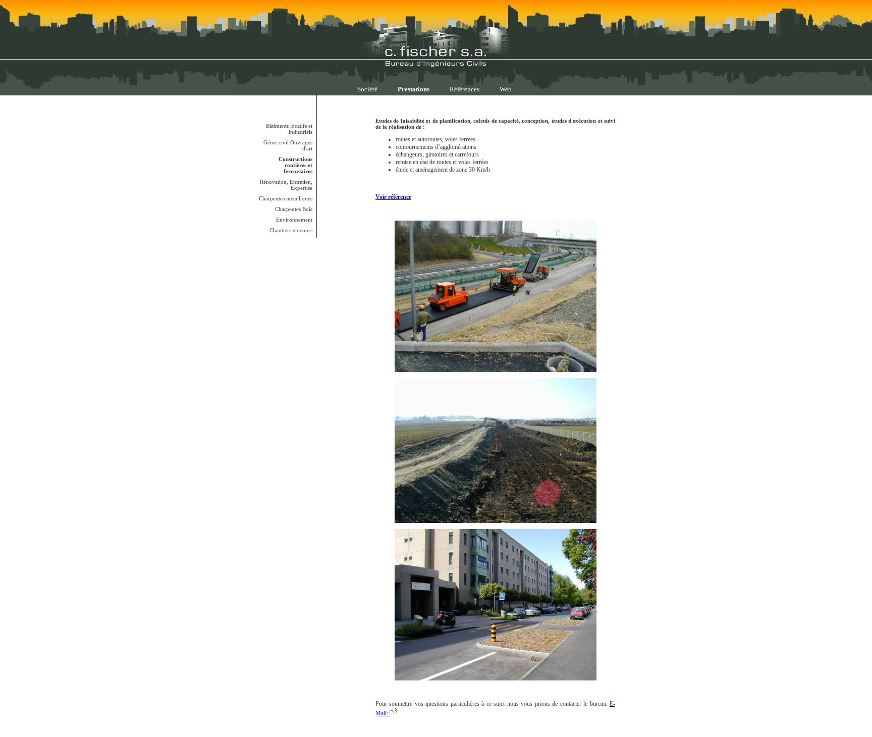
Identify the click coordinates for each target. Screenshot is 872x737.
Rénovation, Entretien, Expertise (286, 185)
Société (367, 89)
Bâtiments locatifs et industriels (289, 129)
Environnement (294, 220)
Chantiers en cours (290, 230)
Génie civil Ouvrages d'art (287, 145)
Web (506, 89)
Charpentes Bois (293, 209)
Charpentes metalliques (285, 198)
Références (464, 89)
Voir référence (393, 196)
